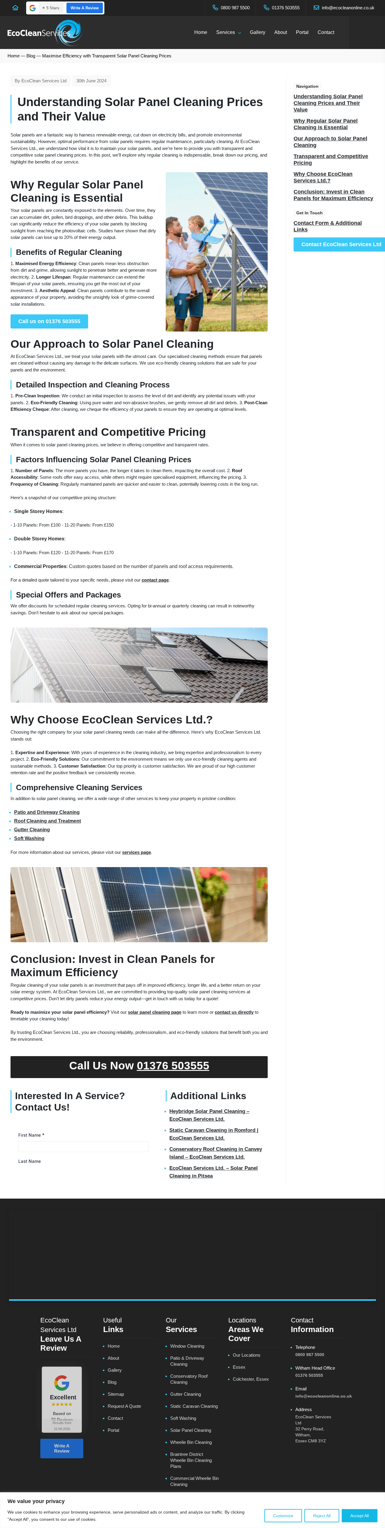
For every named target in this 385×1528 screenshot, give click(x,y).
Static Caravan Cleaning (194, 1406)
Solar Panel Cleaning (190, 1430)
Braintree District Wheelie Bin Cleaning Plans (191, 1460)
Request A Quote (124, 1406)
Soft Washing (29, 838)
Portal (302, 32)
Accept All (359, 1515)
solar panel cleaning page (154, 1012)
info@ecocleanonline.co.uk (347, 7)
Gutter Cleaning (32, 829)
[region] (192, 1510)
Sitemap (116, 1394)
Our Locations (246, 1355)
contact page (155, 579)
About (280, 32)
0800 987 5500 (235, 7)
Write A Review (85, 8)
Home (200, 32)
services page (136, 852)
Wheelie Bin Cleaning (191, 1442)
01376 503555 (285, 7)
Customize (283, 1515)
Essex (239, 1367)
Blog (30, 55)
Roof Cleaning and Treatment (47, 821)
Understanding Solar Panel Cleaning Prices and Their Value (328, 103)
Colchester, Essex (251, 1379)
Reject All (322, 1515)
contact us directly (234, 1012)
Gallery (257, 32)
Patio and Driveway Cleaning (47, 812)
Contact (326, 32)
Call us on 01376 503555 (49, 321)
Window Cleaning (187, 1346)
